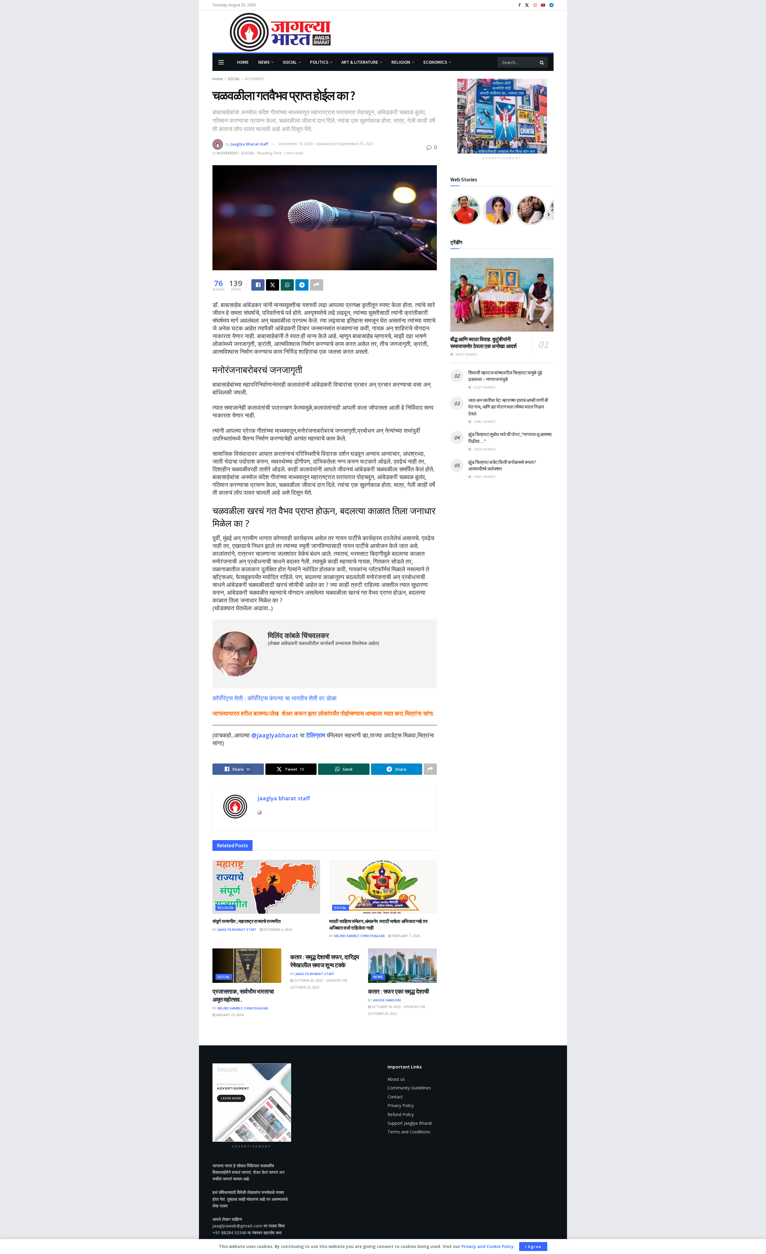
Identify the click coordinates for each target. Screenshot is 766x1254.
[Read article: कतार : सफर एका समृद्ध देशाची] (402, 965)
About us (396, 1079)
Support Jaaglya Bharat (409, 1123)
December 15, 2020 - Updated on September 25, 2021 (326, 143)
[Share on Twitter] (272, 285)
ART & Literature (359, 62)
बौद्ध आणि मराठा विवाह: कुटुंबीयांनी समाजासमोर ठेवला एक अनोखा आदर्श (483, 343)
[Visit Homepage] (271, 31)
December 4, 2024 (277, 929)
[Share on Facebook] (258, 285)
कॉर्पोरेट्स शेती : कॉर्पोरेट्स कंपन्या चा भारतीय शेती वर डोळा (274, 698)
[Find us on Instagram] (535, 5)
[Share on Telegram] (301, 285)
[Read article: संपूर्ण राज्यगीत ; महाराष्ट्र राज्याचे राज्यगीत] (266, 887)
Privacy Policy (400, 1105)
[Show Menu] (221, 62)
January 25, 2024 (229, 1014)
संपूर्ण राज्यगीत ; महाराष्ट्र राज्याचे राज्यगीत (246, 921)
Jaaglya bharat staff (249, 143)
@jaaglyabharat (274, 735)
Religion (400, 62)
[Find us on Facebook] (519, 5)
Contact (395, 1097)
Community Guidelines (409, 1088)
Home (243, 62)
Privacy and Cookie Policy (487, 1246)
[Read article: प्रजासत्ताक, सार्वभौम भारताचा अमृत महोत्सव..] (246, 965)
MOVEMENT (254, 78)
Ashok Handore (387, 1000)
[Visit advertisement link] (502, 116)
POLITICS (319, 62)
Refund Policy (400, 1114)
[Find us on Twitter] (527, 5)
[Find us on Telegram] (551, 5)
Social (290, 62)
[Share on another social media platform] (316, 285)
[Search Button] (542, 62)
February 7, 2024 (405, 935)
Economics (435, 62)
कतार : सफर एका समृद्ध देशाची (398, 991)
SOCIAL (234, 78)
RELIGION (226, 907)
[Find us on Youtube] (543, 5)
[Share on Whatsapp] (287, 285)
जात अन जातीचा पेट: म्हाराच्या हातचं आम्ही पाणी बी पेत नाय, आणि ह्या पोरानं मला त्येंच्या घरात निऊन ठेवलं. (508, 407)
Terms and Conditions (408, 1132)
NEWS (264, 62)
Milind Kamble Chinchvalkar (359, 935)
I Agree (533, 1246)
